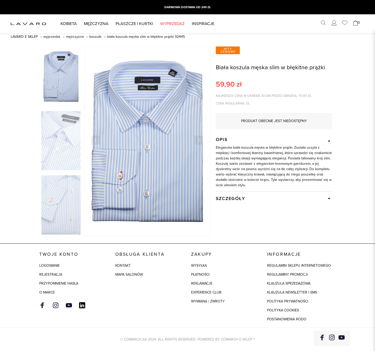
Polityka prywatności (287, 301)
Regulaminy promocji (287, 274)
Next (198, 140)
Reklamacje (201, 283)
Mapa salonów (129, 274)
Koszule (95, 36)
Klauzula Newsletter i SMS (292, 292)
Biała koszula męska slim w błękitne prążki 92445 (146, 36)
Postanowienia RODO (286, 319)
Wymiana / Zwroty (208, 301)
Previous (95, 140)
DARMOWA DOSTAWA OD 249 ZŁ (187, 7)
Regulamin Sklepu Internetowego (299, 265)
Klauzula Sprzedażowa (288, 283)
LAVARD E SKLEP (24, 36)
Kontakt (123, 265)
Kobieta (68, 23)
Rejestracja (50, 274)
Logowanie (49, 265)
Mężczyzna (96, 23)
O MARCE (47, 292)
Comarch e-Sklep (236, 339)
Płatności (200, 274)
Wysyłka (199, 265)
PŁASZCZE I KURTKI (134, 23)
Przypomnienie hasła (58, 283)
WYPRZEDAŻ (172, 23)
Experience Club (206, 292)
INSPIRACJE (203, 23)
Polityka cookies (283, 310)
